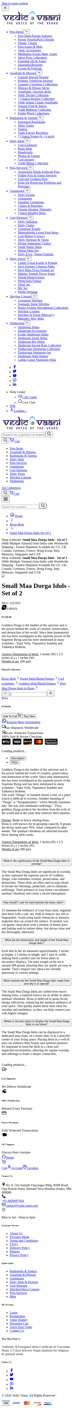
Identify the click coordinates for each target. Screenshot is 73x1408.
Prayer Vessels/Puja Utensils (36, 39)
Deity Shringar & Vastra (33, 239)
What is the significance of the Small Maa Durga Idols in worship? (36, 862)
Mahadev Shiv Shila (31, 318)
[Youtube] (14, 376)
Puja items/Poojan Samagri (35, 36)
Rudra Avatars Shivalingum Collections (43, 307)
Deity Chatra (26, 225)
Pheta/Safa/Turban (29, 281)
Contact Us (17, 1330)
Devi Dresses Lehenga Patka (36, 266)
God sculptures (27, 145)
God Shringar (18, 217)
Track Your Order (21, 1327)
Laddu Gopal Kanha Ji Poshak (37, 263)
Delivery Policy (20, 1248)
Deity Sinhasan (27, 221)
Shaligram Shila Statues (33, 356)
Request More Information (23, 722)
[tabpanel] (36, 811)
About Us (16, 1233)
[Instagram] (14, 380)
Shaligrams (17, 323)
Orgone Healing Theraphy (35, 209)
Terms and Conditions (24, 1240)
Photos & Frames (29, 156)
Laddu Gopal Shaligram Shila (37, 359)
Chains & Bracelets (30, 205)
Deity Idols (17, 141)
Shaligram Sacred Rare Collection (39, 345)
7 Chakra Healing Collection (36, 99)
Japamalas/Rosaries (30, 65)
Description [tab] (18, 758)
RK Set (22, 288)
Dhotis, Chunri (27, 43)
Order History (19, 1320)
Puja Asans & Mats (30, 46)
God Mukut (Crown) (31, 236)
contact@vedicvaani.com (22, 1205)
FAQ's (14, 1244)
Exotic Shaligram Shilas (33, 334)
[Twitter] (14, 372)
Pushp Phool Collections (33, 113)
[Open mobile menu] (6, 499)
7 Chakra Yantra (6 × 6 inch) (36, 136)
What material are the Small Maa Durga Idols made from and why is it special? (36, 982)
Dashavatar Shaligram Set (34, 352)
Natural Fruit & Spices (32, 106)
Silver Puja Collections (32, 57)
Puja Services (18, 167)
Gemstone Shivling (30, 300)
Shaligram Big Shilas (31, 341)
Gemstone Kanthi (29, 229)
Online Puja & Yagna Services (37, 175)
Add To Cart (10, 716)
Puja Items (16, 32)
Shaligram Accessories (32, 331)
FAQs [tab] (14, 762)
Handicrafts (25, 152)
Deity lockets (26, 195)
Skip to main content (15, 3)
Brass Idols (25, 148)
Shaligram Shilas (28, 327)
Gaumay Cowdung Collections (38, 84)
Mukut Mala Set (28, 250)
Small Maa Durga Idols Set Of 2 (30, 533)
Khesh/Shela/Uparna (31, 277)
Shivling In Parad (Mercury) (36, 315)
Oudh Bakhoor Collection (34, 109)
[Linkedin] (14, 385)
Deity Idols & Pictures (24, 1282)
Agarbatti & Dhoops (23, 73)
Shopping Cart (19, 1323)
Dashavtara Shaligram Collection (39, 349)
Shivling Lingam (20, 296)
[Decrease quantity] (5, 693)
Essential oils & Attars (32, 61)
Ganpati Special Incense (33, 77)
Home (19, 516)
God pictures (26, 159)
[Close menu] (5, 8)
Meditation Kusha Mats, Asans (37, 54)
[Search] (49, 434)
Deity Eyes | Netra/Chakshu (36, 254)
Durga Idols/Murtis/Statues (37, 678)
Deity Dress (17, 259)
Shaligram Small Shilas (32, 338)
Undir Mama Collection (33, 163)
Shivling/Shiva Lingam (24, 1289)
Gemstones (17, 191)
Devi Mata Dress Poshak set (36, 270)
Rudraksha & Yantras (23, 118)
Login (13, 1312)
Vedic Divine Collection (33, 95)
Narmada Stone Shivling (33, 304)
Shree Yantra (26, 125)
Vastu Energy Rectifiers (33, 133)
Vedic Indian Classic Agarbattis (38, 102)
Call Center (29, 397)
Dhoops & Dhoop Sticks (33, 88)
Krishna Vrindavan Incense (35, 80)
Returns (15, 1251)
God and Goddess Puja (32, 179)
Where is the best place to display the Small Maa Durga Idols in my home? (36, 1023)
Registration (17, 1316)
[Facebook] (14, 367)
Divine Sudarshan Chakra (34, 243)
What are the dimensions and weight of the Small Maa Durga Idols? (36, 942)
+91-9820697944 (13, 1201)
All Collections (11, 488)
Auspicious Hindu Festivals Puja (39, 172)
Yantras (22, 129)
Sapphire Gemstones (31, 202)
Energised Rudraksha (31, 122)
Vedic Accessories (29, 50)
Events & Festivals (30, 68)
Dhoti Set (24, 284)
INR (12, 406)
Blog (13, 1296)
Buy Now (29, 716)
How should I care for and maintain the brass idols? (33, 902)
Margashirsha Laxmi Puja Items (38, 232)
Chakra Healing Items (32, 213)
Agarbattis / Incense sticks (34, 91)
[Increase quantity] (51, 693)
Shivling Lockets (29, 311)
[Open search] (5, 440)
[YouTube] (11, 1379)
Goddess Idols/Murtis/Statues (37, 683)
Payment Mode (19, 1237)
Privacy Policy (19, 1255)
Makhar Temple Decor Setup (36, 273)
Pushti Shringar (28, 292)
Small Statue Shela (30, 247)
